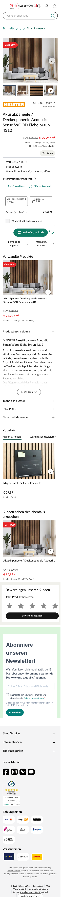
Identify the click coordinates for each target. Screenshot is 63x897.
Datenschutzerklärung (38, 889)
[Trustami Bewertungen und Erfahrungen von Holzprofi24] (11, 793)
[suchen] (52, 15)
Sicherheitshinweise (16, 417)
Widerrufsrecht (19, 889)
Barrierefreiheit (41, 892)
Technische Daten (14, 401)
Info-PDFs (9, 409)
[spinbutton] (17, 201)
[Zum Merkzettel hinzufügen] (51, 232)
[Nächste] (53, 437)
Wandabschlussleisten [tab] (43, 436)
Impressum (38, 886)
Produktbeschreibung (16, 331)
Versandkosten (48, 146)
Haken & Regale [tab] (12, 436)
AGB (48, 886)
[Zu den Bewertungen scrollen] (49, 106)
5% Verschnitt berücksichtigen (26, 221)
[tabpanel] (30, 471)
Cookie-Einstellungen (22, 892)
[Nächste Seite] (52, 90)
